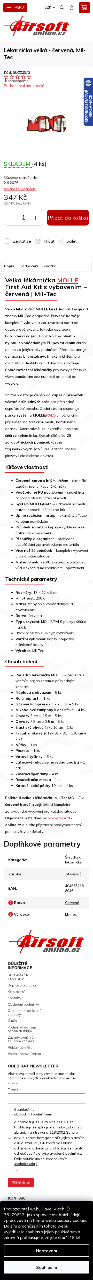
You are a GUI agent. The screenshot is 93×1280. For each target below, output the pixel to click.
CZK (47, 7)
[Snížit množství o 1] (11, 219)
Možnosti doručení (20, 189)
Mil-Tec (71, 914)
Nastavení (46, 1250)
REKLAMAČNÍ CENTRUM (18, 977)
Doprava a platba (22, 985)
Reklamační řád (20, 1047)
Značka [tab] (50, 266)
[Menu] (15, 7)
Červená (72, 902)
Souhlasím (46, 1267)
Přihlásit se (21, 1182)
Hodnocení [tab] (29, 266)
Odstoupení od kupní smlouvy (24, 1012)
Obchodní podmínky (23, 1004)
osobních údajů (25, 1164)
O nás (12, 1021)
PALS (51, 415)
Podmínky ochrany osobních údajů (22, 1029)
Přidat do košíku (68, 217)
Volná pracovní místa (24, 1054)
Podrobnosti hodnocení (24, 85)
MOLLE (67, 280)
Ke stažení (16, 991)
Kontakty (15, 998)
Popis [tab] (9, 266)
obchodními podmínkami (33, 1114)
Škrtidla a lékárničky (73, 859)
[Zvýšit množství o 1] (35, 219)
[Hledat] (62, 7)
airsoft (64, 818)
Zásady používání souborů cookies (22, 1039)
